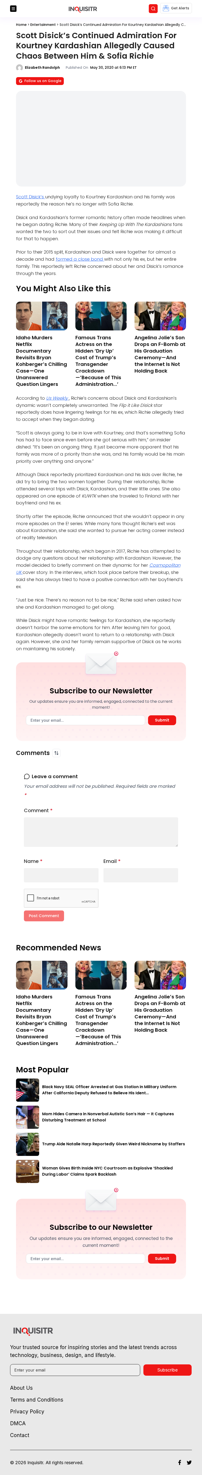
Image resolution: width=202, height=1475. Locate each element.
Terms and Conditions (36, 1400)
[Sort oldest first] (56, 753)
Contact (19, 1435)
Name (33, 861)
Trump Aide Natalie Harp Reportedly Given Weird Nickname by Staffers (113, 1144)
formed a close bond (80, 259)
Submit (162, 720)
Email (112, 861)
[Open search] (153, 8)
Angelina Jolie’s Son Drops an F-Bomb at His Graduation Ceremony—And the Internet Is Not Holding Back (160, 354)
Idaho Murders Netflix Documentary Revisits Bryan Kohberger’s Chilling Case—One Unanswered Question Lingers (41, 361)
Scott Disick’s (30, 197)
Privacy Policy (27, 1411)
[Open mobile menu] (13, 8)
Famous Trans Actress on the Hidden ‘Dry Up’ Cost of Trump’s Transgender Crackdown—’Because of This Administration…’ (98, 361)
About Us (21, 1388)
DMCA (18, 1423)
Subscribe (167, 1369)
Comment (38, 810)
